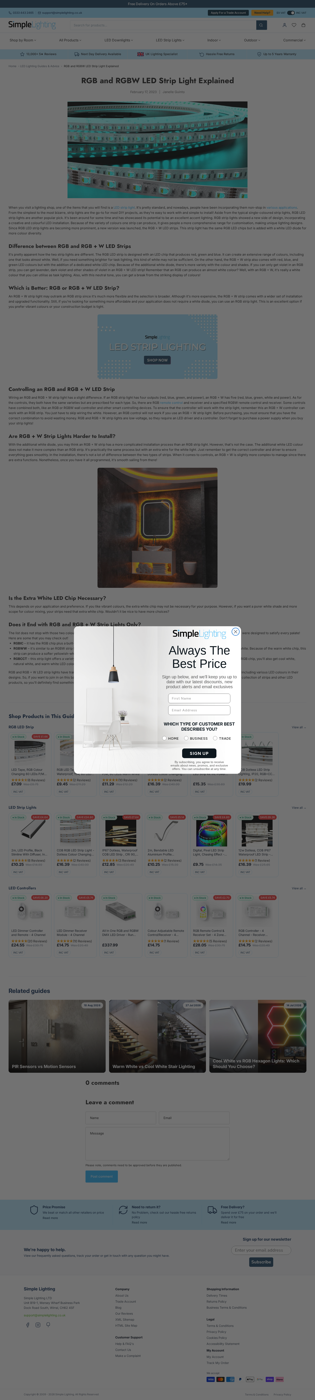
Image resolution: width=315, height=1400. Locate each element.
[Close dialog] (235, 631)
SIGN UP (199, 753)
